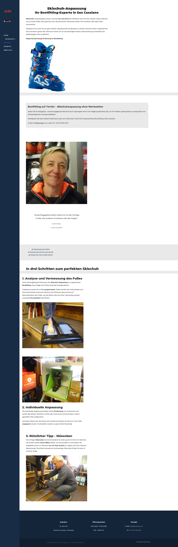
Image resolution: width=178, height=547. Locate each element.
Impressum (140, 542)
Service (7, 43)
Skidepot (7, 46)
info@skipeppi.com (40, 123)
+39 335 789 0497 (61, 123)
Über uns (7, 50)
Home (6, 35)
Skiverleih (9, 39)
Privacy (147, 542)
